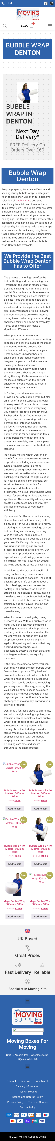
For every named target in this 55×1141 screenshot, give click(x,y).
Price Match (41, 1081)
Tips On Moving (27, 1091)
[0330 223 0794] (4, 3)
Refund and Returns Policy (27, 1096)
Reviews (25, 1081)
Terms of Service (38, 1102)
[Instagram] (51, 3)
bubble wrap (23, 200)
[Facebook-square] (46, 3)
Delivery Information (27, 1086)
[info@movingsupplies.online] (11, 3)
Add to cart (14, 808)
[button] (27, 1001)
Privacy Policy (15, 1102)
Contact (11, 1081)
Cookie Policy (28, 1107)
